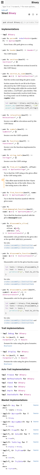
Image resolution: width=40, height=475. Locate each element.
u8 (17, 228)
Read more (8, 346)
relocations (15, 115)
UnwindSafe (12, 394)
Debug (11, 333)
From (14, 430)
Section (28, 76)
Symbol (22, 195)
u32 (4, 169)
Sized (19, 410)
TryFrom (19, 450)
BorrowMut (17, 422)
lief (3, 10)
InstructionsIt (15, 233)
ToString (16, 442)
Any (13, 405)
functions (14, 141)
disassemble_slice (18, 223)
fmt (7, 337)
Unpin (10, 390)
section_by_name (17, 74)
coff (6, 10)
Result (24, 340)
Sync (10, 386)
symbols (13, 129)
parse (12, 38)
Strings (6, 158)
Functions (7, 143)
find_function (16, 193)
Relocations (8, 117)
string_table (16, 155)
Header (30, 50)
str (11, 76)
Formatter (7, 340)
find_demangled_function (14, 209)
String (21, 169)
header (13, 50)
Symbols (6, 132)
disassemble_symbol (19, 290)
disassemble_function (20, 253)
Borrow (15, 413)
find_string (15, 167)
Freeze (10, 375)
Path (27, 38)
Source (35, 405)
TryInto (19, 461)
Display (12, 351)
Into (17, 434)
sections (14, 59)
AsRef (21, 38)
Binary (35, 2)
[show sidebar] (2, 2)
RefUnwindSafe (14, 379)
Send (10, 382)
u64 (17, 231)
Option (12, 41)
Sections (7, 62)
